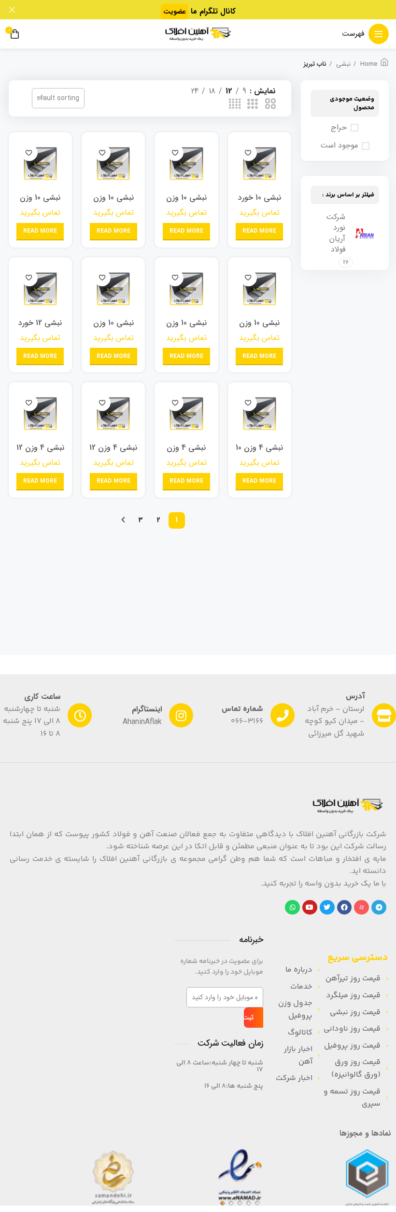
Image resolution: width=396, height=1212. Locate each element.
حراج (339, 127)
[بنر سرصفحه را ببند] (12, 9)
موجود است (339, 145)
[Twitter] (327, 907)
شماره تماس (242, 709)
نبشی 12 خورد (40, 323)
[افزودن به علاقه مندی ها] (248, 152)
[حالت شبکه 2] (270, 104)
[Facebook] (344, 907)
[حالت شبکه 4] (234, 104)
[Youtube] (309, 907)
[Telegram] (378, 907)
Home (367, 64)
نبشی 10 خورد (259, 198)
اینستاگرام (147, 709)
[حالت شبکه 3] (252, 104)
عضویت (174, 11)
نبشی (342, 64)
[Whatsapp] (292, 907)
